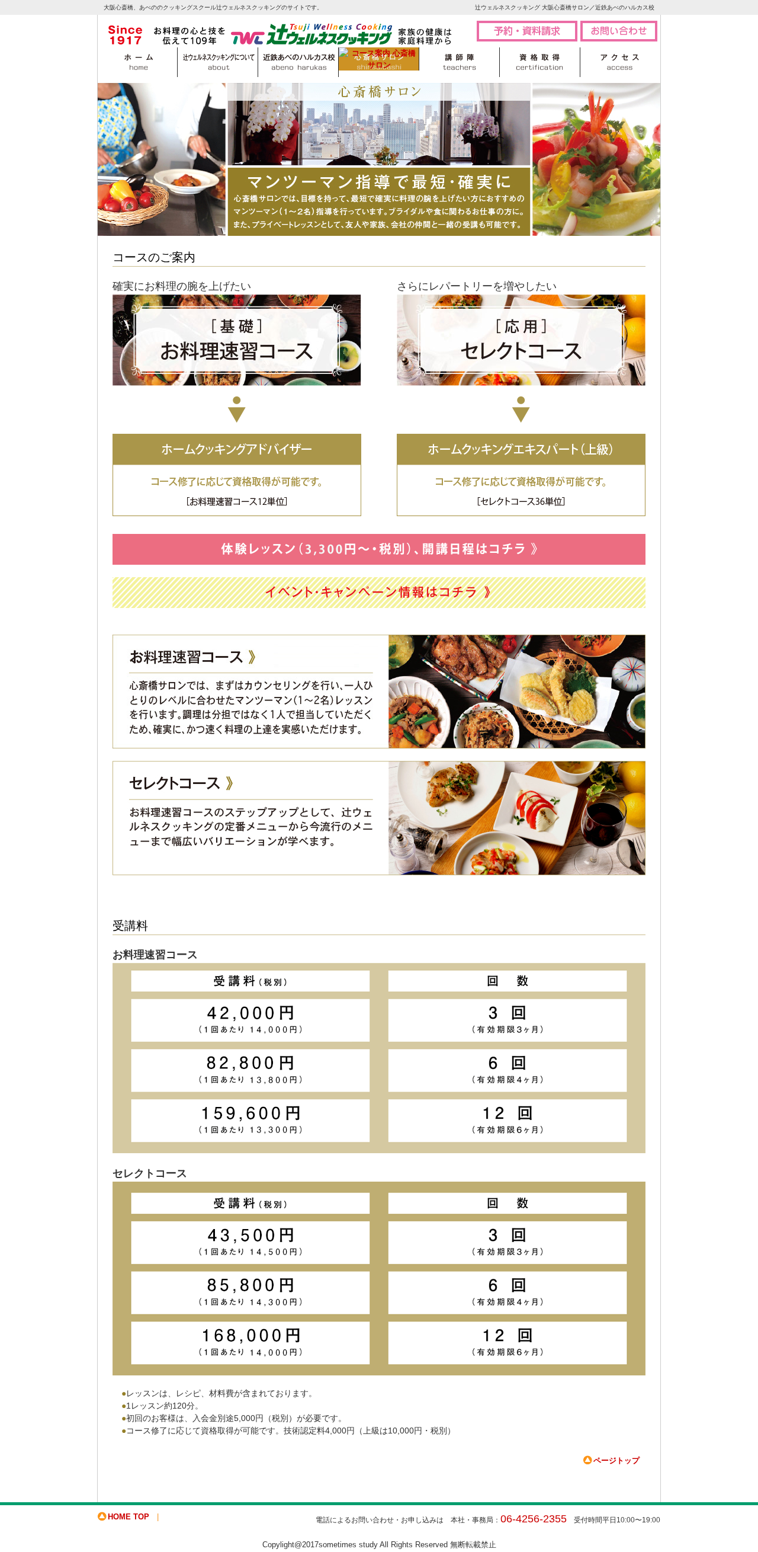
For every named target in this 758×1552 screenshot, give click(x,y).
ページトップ (616, 1460)
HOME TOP (128, 1516)
